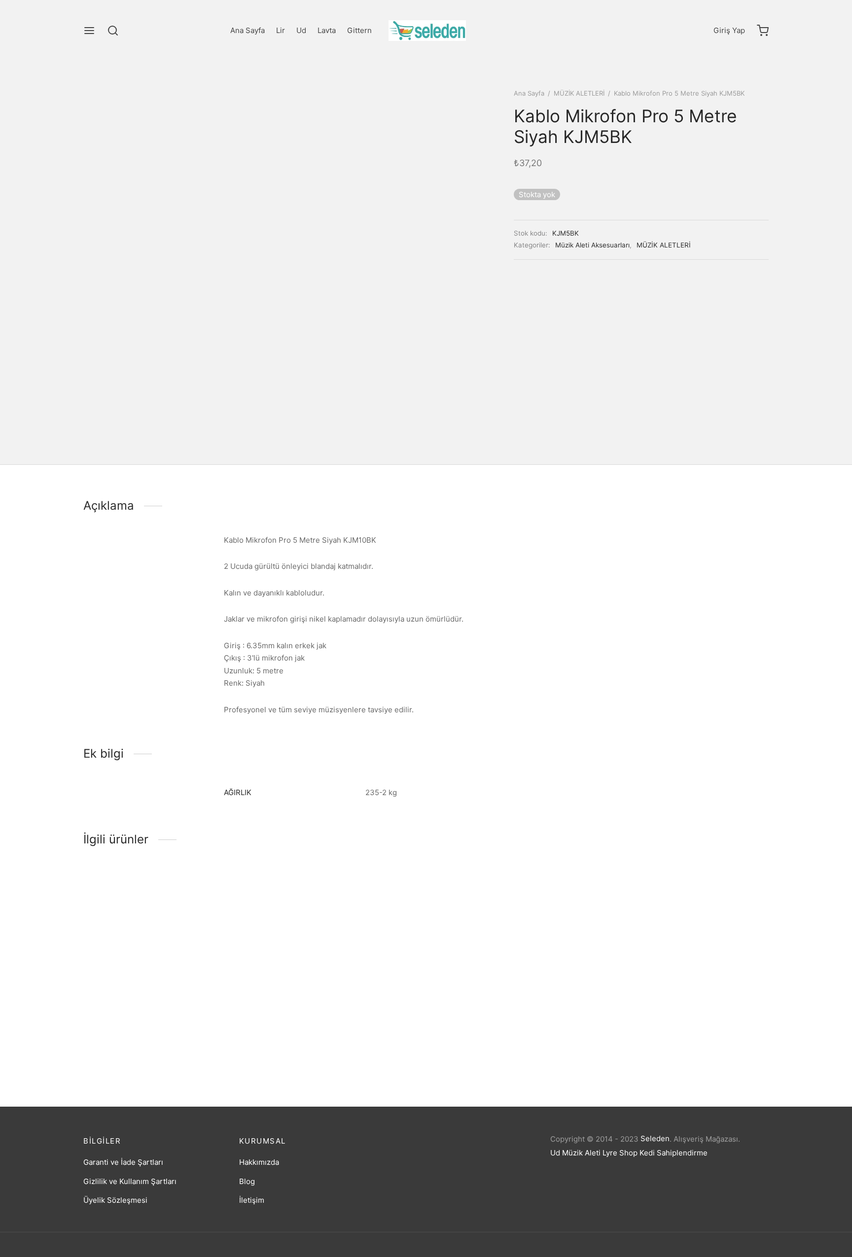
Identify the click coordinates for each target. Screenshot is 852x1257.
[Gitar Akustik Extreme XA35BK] (688, 950)
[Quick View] (180, 1006)
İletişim (251, 1200)
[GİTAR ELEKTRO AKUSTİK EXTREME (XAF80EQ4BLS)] (338, 950)
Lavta (327, 30)
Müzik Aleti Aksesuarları (592, 245)
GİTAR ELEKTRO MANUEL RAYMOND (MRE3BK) (497, 1046)
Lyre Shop (620, 1152)
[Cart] (763, 30)
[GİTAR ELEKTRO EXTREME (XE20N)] (163, 950)
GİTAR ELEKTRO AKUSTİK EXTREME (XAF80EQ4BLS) (322, 1046)
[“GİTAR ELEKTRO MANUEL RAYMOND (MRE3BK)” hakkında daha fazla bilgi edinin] (497, 1006)
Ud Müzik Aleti (575, 1152)
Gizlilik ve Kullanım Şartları (130, 1181)
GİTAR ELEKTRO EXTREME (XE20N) (145, 1043)
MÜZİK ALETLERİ (579, 93)
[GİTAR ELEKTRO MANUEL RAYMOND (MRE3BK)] (513, 950)
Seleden (655, 1138)
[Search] (113, 30)
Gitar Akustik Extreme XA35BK (661, 1043)
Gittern (359, 30)
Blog (247, 1181)
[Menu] (89, 30)
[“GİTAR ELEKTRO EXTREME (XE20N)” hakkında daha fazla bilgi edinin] (147, 1006)
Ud (301, 30)
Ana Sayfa (247, 30)
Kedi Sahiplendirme (673, 1152)
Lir (280, 30)
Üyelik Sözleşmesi (115, 1200)
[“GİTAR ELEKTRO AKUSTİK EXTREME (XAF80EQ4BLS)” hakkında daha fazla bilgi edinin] (322, 1006)
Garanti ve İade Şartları (123, 1162)
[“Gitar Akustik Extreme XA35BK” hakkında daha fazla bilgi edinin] (672, 1006)
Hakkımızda (259, 1162)
